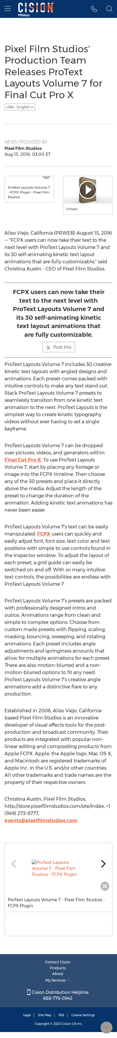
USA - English (18, 107)
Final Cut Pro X (22, 460)
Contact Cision (57, 962)
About (57, 973)
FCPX (43, 534)
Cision (66, 1024)
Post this (62, 347)
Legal (27, 1015)
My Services (56, 980)
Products (58, 968)
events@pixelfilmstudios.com (40, 820)
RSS (61, 1015)
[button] (94, 9)
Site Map (44, 1015)
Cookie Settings (83, 1015)
